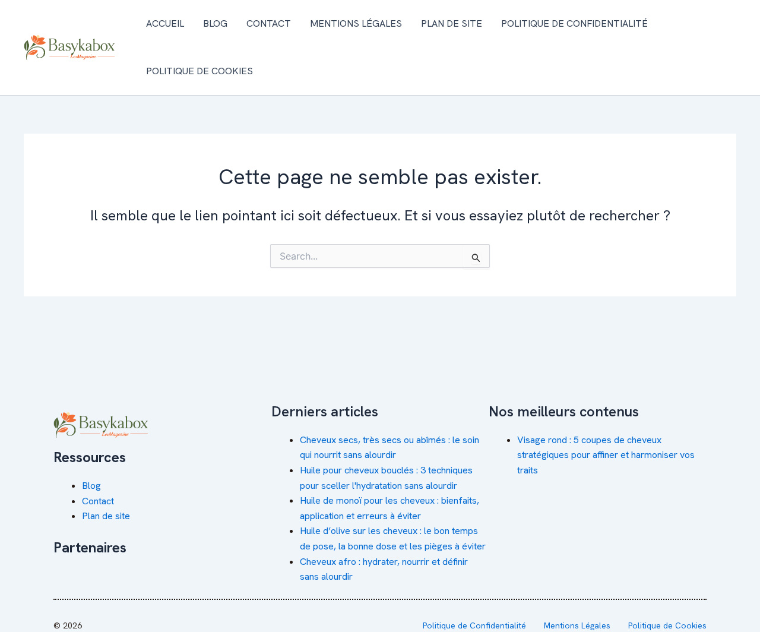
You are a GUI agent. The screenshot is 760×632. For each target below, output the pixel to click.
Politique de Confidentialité (574, 23)
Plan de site (451, 23)
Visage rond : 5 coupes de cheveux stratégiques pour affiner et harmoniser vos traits (606, 455)
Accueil (165, 23)
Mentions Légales (356, 23)
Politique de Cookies (199, 71)
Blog (215, 23)
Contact (268, 23)
